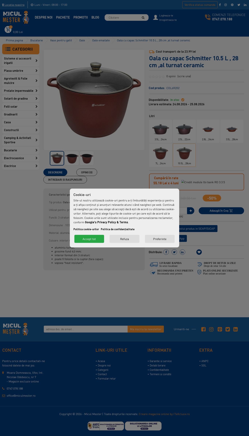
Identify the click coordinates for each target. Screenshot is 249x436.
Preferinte (159, 239)
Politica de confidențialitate (118, 229)
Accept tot (89, 239)
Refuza (124, 239)
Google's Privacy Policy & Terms (106, 222)
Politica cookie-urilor (86, 229)
